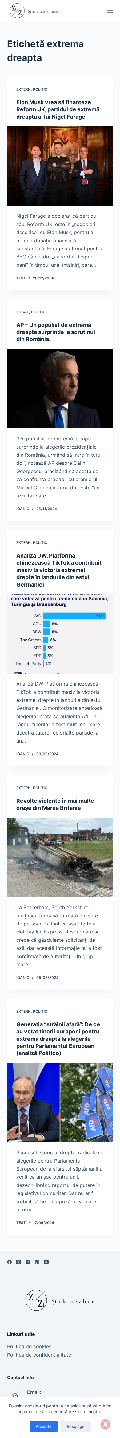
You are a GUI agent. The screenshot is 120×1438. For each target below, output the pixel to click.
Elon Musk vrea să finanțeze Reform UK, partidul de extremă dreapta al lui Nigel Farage (57, 109)
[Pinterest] (37, 1262)
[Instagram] (28, 1262)
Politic (40, 89)
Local (22, 312)
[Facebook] (9, 1262)
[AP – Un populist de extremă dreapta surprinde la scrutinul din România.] (60, 388)
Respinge (76, 1426)
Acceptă (43, 1426)
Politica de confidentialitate (39, 1355)
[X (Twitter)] (18, 1262)
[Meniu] (110, 11)
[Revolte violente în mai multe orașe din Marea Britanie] (60, 857)
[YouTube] (46, 1262)
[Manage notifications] (105, 1424)
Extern (23, 89)
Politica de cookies (29, 1346)
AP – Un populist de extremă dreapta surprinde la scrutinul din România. (55, 332)
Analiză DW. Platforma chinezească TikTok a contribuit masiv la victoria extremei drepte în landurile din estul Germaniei (59, 570)
